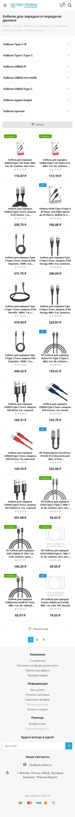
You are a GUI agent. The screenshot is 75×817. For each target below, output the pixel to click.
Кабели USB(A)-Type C (17, 89)
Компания (37, 654)
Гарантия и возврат (37, 699)
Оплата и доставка (37, 694)
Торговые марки (37, 675)
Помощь (37, 718)
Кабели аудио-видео (17, 100)
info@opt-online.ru (40, 765)
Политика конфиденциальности (37, 665)
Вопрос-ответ (37, 723)
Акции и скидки (37, 709)
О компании (38, 660)
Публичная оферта (37, 670)
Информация (37, 684)
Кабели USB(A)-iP (14, 66)
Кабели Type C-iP (15, 44)
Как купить (37, 689)
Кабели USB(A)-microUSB (19, 77)
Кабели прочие (14, 111)
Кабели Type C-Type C (18, 55)
